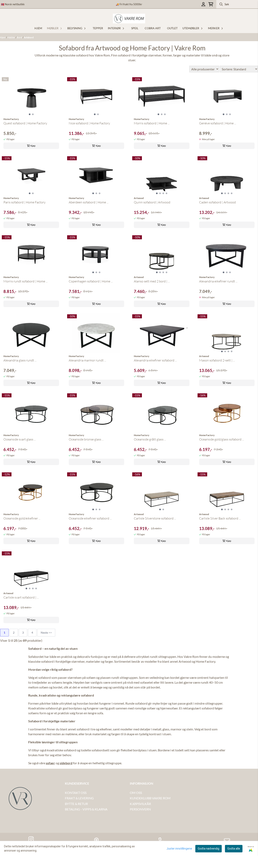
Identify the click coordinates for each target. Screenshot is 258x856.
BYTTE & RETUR (76, 804)
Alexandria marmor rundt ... (87, 360)
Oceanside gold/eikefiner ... (21, 518)
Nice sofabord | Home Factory (89, 123)
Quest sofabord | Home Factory (25, 123)
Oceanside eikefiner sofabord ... (90, 518)
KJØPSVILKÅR (140, 804)
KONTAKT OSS (75, 793)
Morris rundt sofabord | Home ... (25, 281)
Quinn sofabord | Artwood (152, 202)
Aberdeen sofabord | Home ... (88, 202)
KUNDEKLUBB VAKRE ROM (150, 798)
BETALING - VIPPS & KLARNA (86, 809)
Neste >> (46, 632)
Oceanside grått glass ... (150, 439)
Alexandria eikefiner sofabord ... (155, 360)
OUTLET (172, 28)
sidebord (66, 763)
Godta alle (233, 848)
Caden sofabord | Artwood (217, 202)
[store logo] (129, 18)
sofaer (50, 763)
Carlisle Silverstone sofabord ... (155, 518)
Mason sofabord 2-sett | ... (217, 360)
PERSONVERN (140, 809)
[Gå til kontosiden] (203, 4)
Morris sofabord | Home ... (152, 123)
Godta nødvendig (208, 848)
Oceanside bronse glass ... (86, 439)
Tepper (98, 28)
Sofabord (29, 37)
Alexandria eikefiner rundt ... (218, 281)
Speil (134, 28)
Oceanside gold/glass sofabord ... (221, 439)
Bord (20, 37)
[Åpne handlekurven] (211, 4)
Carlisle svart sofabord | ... (21, 597)
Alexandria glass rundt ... (19, 360)
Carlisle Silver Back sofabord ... (220, 518)
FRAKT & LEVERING (79, 798)
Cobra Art (153, 28)
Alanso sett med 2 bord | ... (152, 281)
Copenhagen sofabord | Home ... (91, 281)
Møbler (11, 37)
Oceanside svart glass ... (19, 439)
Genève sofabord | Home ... (217, 123)
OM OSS (136, 793)
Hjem (3, 37)
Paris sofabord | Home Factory (24, 202)
